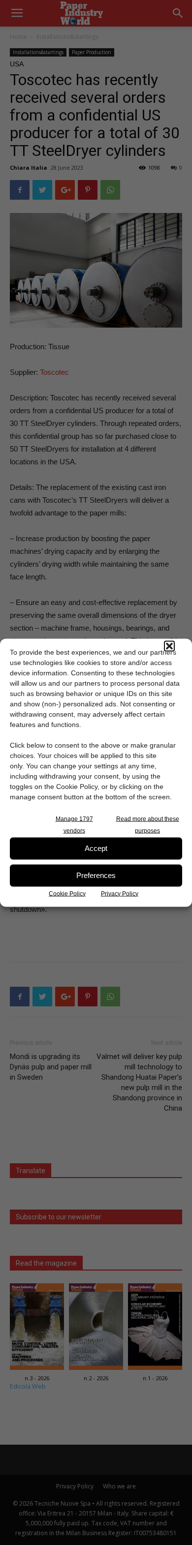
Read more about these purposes (147, 824)
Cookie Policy (67, 893)
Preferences (96, 875)
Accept (96, 848)
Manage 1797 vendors (74, 824)
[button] (169, 646)
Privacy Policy (119, 893)
